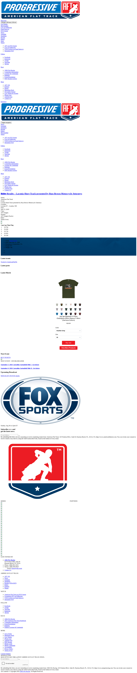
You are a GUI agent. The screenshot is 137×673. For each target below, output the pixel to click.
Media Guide (8, 644)
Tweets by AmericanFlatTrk (9, 262)
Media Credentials (9, 645)
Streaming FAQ (9, 51)
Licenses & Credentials (11, 73)
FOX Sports (4, 31)
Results (3, 37)
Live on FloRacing (6, 27)
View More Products (68, 348)
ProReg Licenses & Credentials (13, 627)
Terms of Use (8, 650)
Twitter (6, 60)
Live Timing (8, 637)
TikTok (6, 64)
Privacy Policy (8, 649)
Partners (6, 87)
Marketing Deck (9, 90)
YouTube (7, 62)
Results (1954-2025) (10, 583)
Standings (4, 36)
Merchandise (4, 26)
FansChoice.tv (5, 29)
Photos (6, 88)
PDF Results (8, 642)
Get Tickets (4, 24)
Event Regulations (9, 77)
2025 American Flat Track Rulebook (15, 620)
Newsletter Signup (9, 92)
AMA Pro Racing (9, 70)
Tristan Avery (13, 241)
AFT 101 (7, 85)
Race (2, 67)
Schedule (3, 34)
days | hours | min (8, 22)
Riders (3, 39)
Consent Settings (6, 654)
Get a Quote (8, 634)
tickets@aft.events (16, 568)
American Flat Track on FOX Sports (15, 594)
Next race (3, 20)
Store (2, 41)
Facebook (7, 57)
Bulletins (7, 75)
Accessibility (8, 647)
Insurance (3, 101)
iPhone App (7, 95)
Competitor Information (11, 72)
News (2, 32)
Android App (8, 97)
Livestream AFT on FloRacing (13, 596)
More (2, 82)
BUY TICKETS (6, 357)
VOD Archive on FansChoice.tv (14, 49)
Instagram (7, 59)
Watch (2, 42)
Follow (3, 54)
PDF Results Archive (10, 79)
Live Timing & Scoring (11, 93)
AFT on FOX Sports (10, 46)
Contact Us (7, 98)
